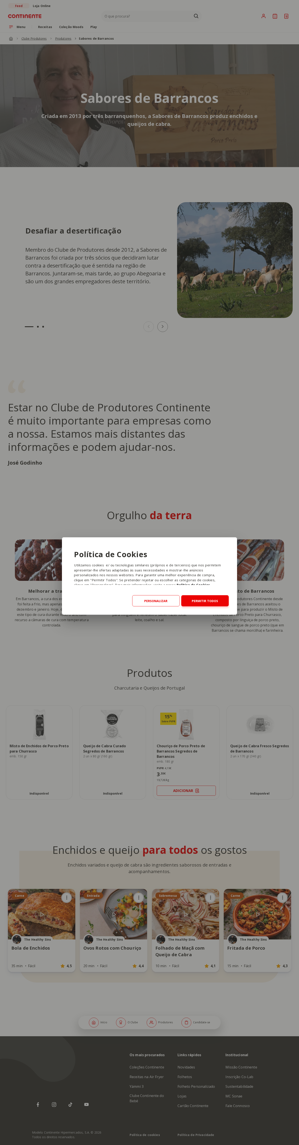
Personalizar (155, 601)
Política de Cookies (193, 584)
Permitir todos (205, 601)
